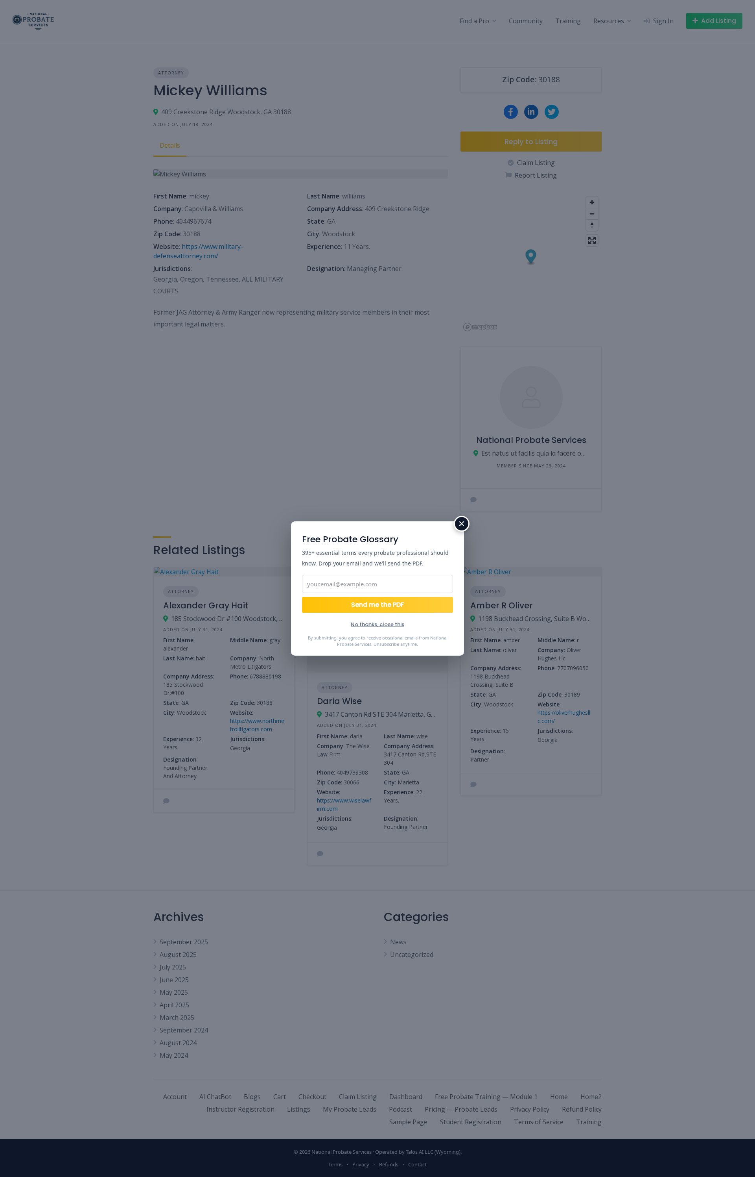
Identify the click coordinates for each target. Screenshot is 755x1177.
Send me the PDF (377, 604)
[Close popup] (462, 524)
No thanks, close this (377, 624)
